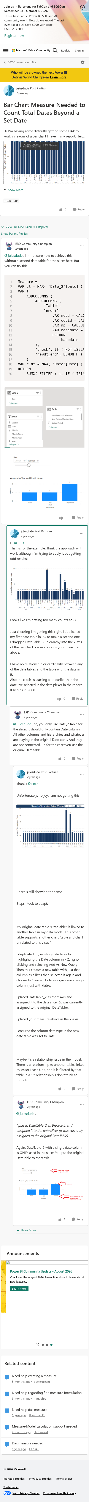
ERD (18, 244)
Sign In (79, 50)
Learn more (58, 77)
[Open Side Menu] (6, 50)
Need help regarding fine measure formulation (47, 1393)
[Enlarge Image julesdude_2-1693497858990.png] (50, 826)
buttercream (42, 1381)
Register (66, 50)
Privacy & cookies (40, 1478)
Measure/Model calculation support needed (44, 1426)
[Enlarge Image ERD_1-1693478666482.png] (44, 483)
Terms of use (64, 1478)
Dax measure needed (27, 1443)
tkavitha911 (37, 1415)
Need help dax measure (29, 1409)
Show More (15, 190)
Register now (14, 35)
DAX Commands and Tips (22, 62)
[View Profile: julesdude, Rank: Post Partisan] (8, 90)
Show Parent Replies (14, 233)
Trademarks (11, 1487)
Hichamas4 (41, 1432)
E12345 (34, 1449)
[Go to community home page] (31, 50)
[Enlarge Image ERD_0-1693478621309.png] (44, 417)
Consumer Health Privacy (59, 1493)
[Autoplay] (37, 1344)
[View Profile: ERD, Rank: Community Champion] (9, 246)
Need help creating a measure (34, 1376)
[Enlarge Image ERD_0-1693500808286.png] (50, 1184)
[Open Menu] (83, 62)
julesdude (22, 88)
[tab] (42, 1344)
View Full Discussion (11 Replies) (27, 227)
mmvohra (40, 1398)
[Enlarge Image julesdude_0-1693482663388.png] (47, 589)
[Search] (55, 50)
